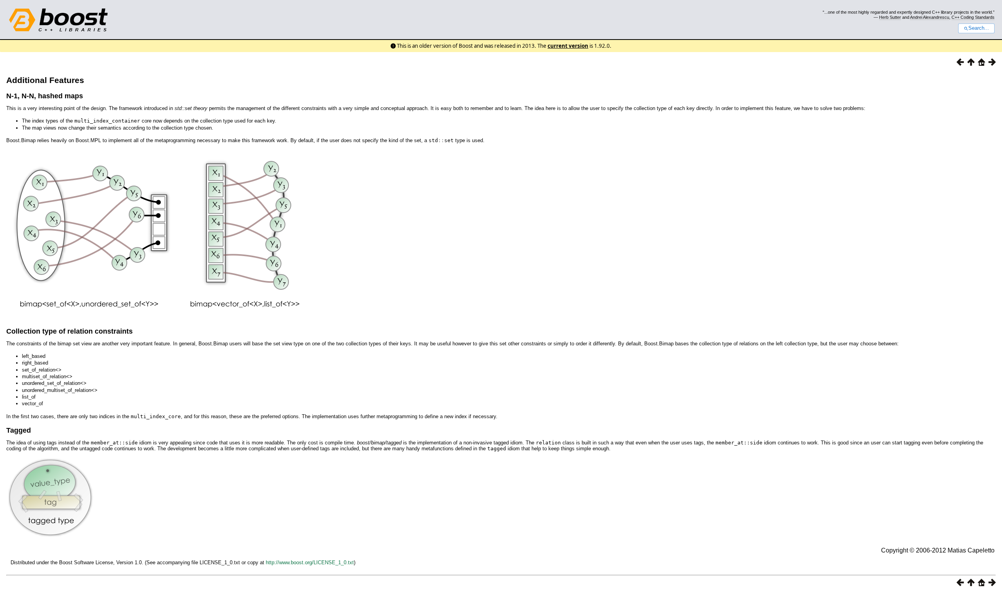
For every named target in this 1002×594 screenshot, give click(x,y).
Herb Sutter (890, 17)
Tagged (18, 430)
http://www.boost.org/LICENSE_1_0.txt (310, 562)
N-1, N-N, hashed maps (44, 96)
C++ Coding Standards (973, 17)
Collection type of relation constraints (69, 331)
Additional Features (45, 80)
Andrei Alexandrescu (929, 17)
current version (568, 45)
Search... (978, 28)
